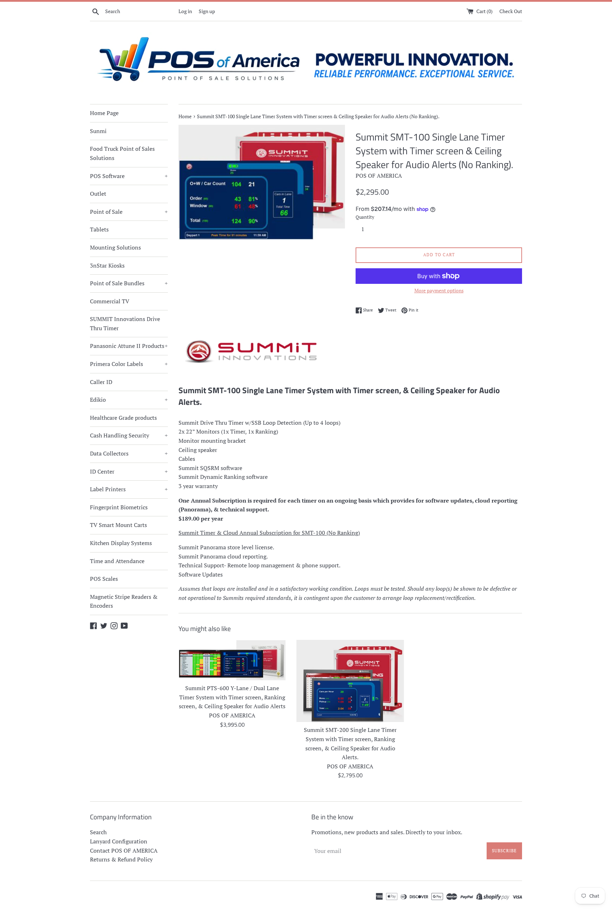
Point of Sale (129, 212)
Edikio (129, 399)
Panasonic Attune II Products (129, 346)
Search (98, 832)
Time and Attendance (117, 561)
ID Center (129, 471)
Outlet (98, 193)
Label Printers (129, 489)
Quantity (365, 217)
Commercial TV (109, 301)
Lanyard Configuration (118, 841)
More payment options (439, 290)
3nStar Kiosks (107, 265)
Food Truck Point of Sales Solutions (122, 153)
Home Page (104, 113)
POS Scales (104, 579)
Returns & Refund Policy (121, 859)
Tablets (99, 229)
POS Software (129, 176)
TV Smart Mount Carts (118, 525)
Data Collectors (129, 453)
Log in (185, 11)
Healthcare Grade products (123, 418)
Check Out (510, 11)
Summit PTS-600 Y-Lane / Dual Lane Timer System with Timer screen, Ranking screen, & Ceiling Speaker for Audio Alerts (232, 697)
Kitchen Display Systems (121, 543)
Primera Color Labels (129, 364)
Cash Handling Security (129, 435)
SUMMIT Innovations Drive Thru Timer (125, 323)
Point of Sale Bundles (129, 283)
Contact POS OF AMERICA (124, 850)
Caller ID (101, 382)
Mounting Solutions (115, 247)
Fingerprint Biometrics (119, 507)
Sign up (207, 11)
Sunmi (98, 131)
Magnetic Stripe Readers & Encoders (124, 601)
